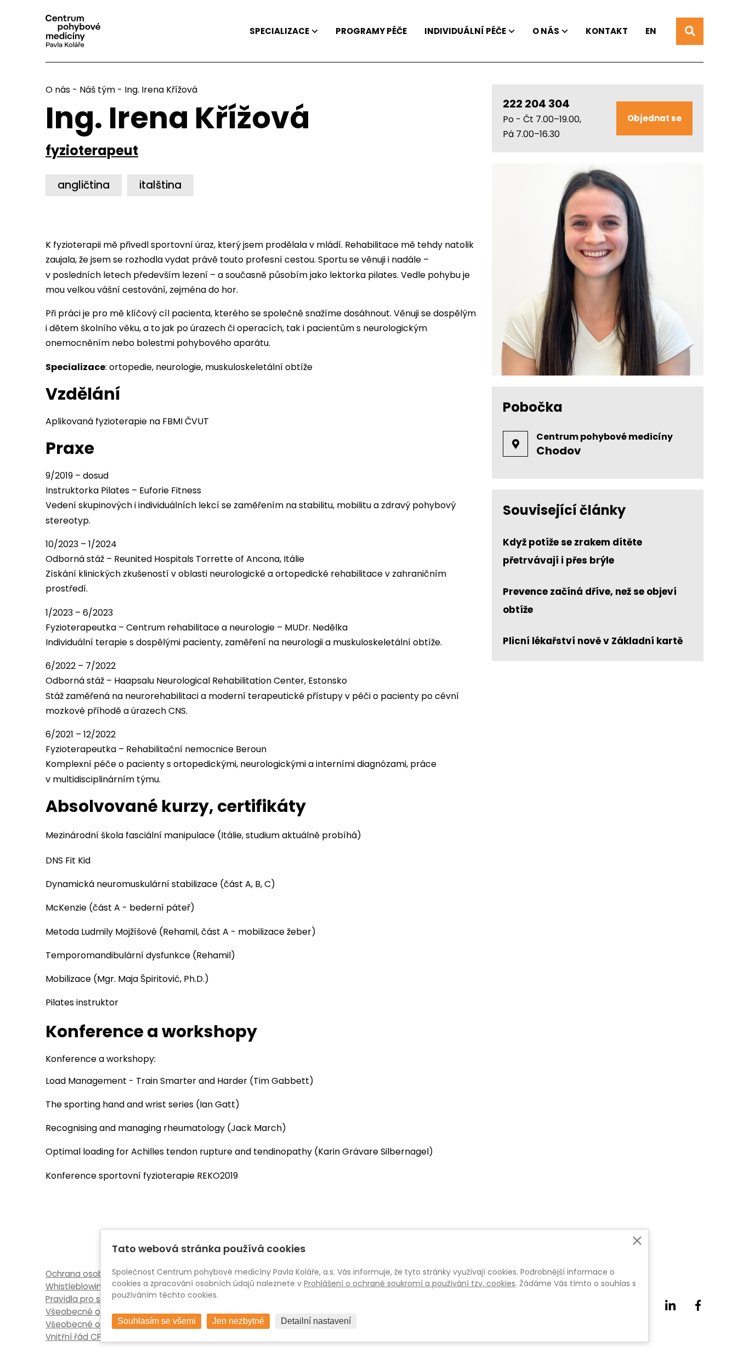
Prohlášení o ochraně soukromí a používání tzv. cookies (409, 1283)
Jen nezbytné (238, 1321)
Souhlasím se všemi (156, 1321)
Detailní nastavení (316, 1321)
